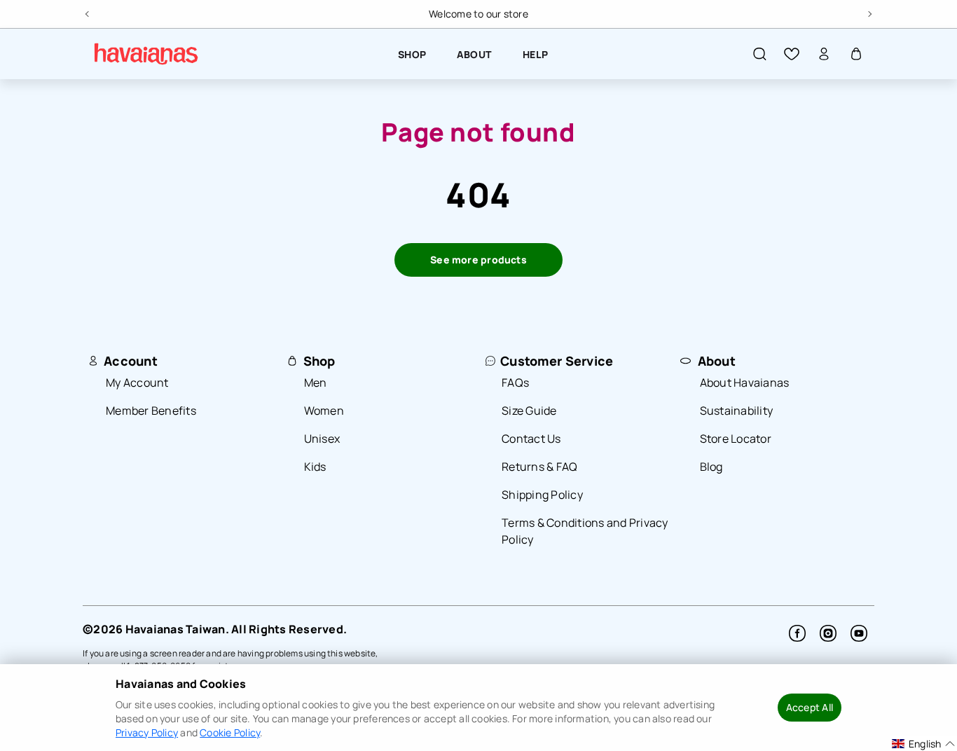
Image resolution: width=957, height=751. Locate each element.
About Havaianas (745, 382)
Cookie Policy (230, 732)
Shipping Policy (542, 494)
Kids (315, 466)
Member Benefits (151, 410)
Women (324, 410)
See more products (478, 259)
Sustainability (736, 410)
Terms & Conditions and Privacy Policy (585, 531)
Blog (711, 466)
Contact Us (531, 438)
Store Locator (735, 438)
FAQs (515, 382)
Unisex (322, 438)
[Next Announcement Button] (869, 12)
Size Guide (529, 410)
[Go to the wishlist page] (792, 53)
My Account (137, 382)
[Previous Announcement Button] (88, 12)
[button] (759, 53)
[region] (478, 14)
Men (315, 382)
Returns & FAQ (539, 466)
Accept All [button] (809, 707)
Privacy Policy (147, 732)
